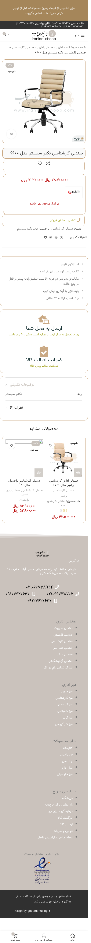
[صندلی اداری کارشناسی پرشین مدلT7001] (64, 458)
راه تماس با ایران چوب (59, 804)
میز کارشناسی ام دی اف (58, 667)
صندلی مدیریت (63, 628)
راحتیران (24, 499)
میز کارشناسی (64, 698)
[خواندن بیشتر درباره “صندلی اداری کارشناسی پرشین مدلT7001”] (78, 472)
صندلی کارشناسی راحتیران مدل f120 (24, 483)
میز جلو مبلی (65, 774)
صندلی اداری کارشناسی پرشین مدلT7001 (63, 483)
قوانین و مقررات (63, 831)
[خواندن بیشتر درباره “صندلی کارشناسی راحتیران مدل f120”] (38, 472)
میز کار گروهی (64, 724)
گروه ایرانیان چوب (57, 901)
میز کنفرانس (65, 711)
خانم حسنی (69, 23)
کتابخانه (68, 748)
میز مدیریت (66, 691)
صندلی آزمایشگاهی (60, 661)
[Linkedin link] (50, 237)
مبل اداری (67, 767)
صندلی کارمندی (63, 634)
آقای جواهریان (34, 23)
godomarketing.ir (39, 911)
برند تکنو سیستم (27, 228)
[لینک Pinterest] (56, 237)
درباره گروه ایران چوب (59, 811)
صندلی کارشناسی (23, 47)
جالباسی (67, 761)
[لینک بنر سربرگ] (44, 10)
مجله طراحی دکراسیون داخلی (55, 837)
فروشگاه (71, 47)
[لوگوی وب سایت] (43, 35)
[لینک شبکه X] (61, 237)
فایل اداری (66, 754)
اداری (60, 47)
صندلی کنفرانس (63, 647)
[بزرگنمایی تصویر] (11, 134)
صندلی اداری (45, 47)
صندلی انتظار (64, 654)
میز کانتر (67, 717)
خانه (83, 47)
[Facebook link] (66, 237)
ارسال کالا (66, 824)
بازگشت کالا (65, 817)
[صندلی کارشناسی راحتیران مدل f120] (24, 458)
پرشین (64, 495)
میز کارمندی (65, 704)
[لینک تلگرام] (45, 237)
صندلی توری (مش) (17, 492)
